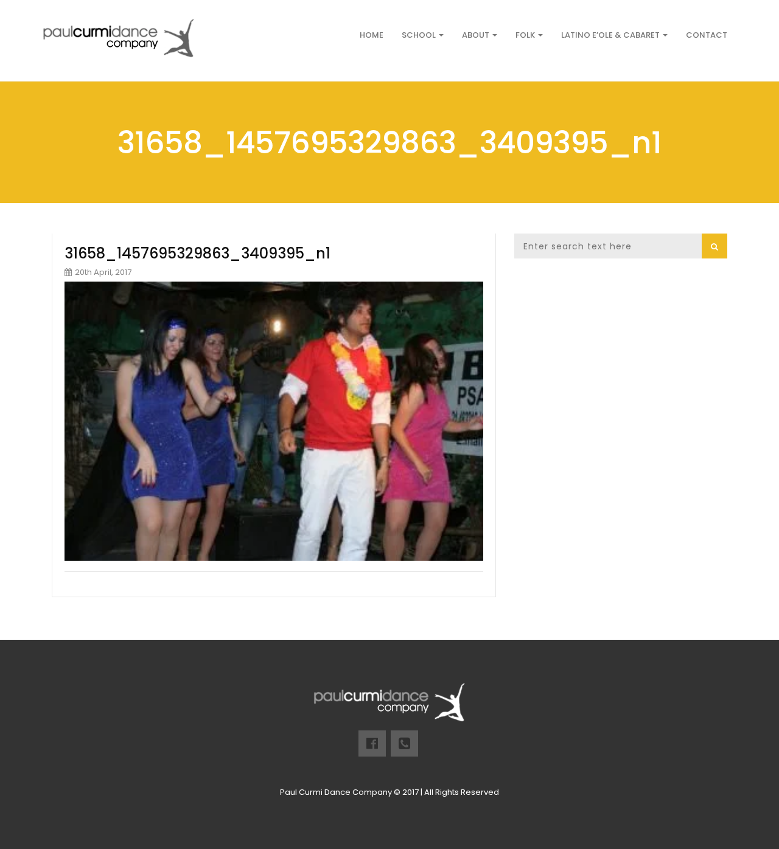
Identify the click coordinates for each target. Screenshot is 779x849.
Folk (526, 35)
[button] (714, 246)
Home (371, 35)
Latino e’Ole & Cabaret (611, 35)
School (420, 35)
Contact (706, 35)
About (476, 35)
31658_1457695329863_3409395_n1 (197, 253)
